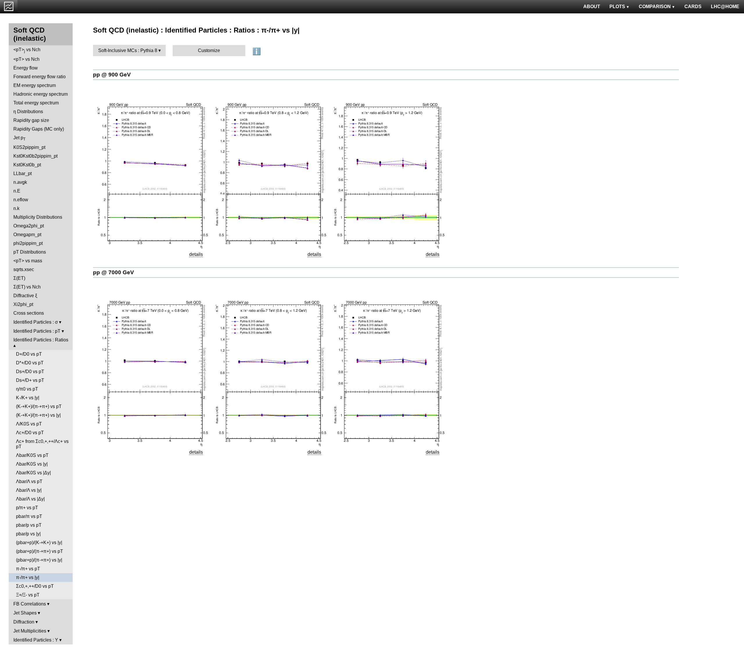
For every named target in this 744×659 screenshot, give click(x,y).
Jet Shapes (25, 612)
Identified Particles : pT (36, 331)
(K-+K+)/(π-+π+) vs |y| (38, 415)
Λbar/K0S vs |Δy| (33, 472)
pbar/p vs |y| (28, 533)
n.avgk (20, 182)
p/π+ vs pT (27, 507)
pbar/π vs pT (29, 516)
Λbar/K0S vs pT (32, 455)
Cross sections (28, 313)
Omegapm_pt (27, 234)
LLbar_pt (22, 173)
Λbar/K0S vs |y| (32, 464)
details (196, 254)
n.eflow (20, 199)
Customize (209, 50)
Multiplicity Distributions (37, 217)
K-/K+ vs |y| (27, 397)
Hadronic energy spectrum (40, 94)
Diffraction (23, 621)
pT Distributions (29, 252)
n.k (16, 208)
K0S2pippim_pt (29, 147)
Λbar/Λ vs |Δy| (30, 498)
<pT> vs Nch (26, 50)
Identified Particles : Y (35, 639)
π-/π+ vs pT (28, 568)
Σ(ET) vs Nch (27, 286)
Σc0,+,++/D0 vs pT (35, 586)
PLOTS (617, 6)
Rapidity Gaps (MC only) (38, 129)
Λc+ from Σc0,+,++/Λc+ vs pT (42, 444)
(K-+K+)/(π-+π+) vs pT (39, 406)
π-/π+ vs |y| (27, 577)
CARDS (693, 6)
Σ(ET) (19, 278)
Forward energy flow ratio (39, 76)
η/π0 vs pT (27, 389)
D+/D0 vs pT (29, 354)
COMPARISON (655, 6)
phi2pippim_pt (28, 243)
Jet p (19, 138)
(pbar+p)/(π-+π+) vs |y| (39, 560)
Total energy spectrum (36, 102)
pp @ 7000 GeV (113, 272)
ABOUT (591, 6)
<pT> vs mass (27, 260)
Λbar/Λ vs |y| (29, 490)
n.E (16, 190)
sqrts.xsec (23, 269)
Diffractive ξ (25, 295)
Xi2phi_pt (23, 304)
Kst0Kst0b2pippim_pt (35, 156)
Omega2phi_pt (28, 225)
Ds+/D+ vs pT (30, 380)
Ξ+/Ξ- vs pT (28, 594)
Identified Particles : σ (35, 322)
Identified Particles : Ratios (40, 339)
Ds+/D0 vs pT (30, 371)
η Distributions (28, 111)
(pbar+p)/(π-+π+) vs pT (39, 551)
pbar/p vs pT (29, 525)
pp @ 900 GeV (112, 75)
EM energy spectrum (34, 85)
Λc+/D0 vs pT (30, 432)
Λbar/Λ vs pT (29, 481)
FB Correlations (29, 603)
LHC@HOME (725, 6)
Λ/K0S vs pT (29, 423)
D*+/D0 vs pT (30, 362)
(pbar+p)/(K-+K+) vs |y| (39, 542)
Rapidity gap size (31, 120)
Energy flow (25, 67)
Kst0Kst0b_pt (27, 164)
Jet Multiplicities (29, 630)
